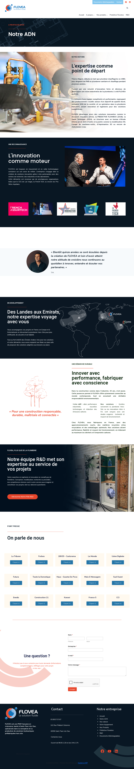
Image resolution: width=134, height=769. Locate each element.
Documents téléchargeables (104, 2)
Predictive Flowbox (117, 15)
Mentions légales (23, 754)
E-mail (71, 655)
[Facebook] (126, 2)
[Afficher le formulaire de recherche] (127, 8)
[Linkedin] (129, 2)
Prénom (70, 641)
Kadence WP (83, 763)
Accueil (81, 15)
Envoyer (72, 689)
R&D (127, 15)
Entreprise (72, 646)
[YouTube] (109, 751)
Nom (88, 641)
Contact (119, 2)
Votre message (74, 665)
